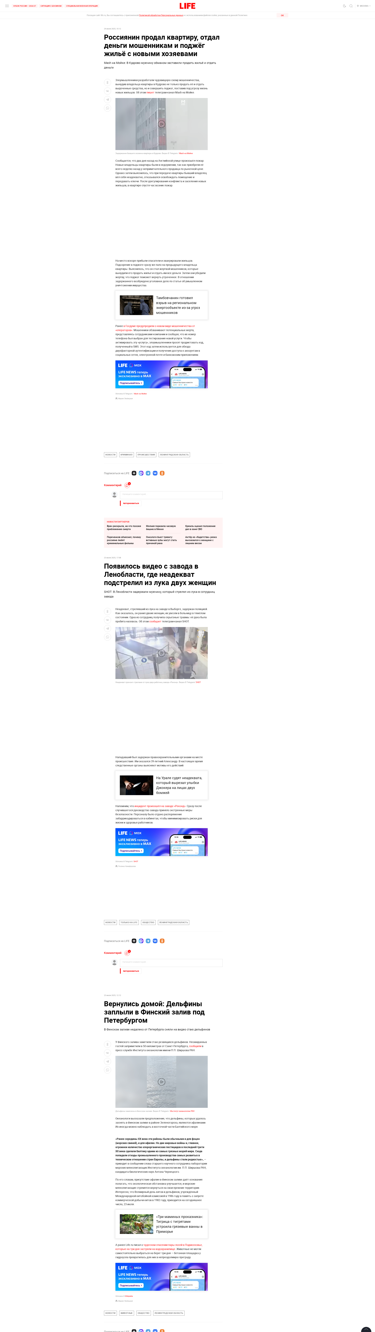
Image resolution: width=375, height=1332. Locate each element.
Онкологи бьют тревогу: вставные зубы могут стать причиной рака (161, 540)
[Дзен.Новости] (134, 473)
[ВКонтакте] (155, 473)
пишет (150, 92)
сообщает (155, 621)
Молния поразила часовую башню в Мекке (161, 527)
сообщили (195, 1046)
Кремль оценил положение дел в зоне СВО (200, 527)
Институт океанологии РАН (182, 1111)
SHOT (198, 682)
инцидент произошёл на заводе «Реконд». (160, 806)
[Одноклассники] (162, 473)
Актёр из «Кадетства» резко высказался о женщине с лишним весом (201, 540)
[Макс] (141, 473)
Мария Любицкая (125, 398)
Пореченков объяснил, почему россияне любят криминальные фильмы (124, 540)
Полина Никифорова (127, 866)
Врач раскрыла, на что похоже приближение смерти (124, 527)
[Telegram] (148, 473)
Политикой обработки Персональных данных (161, 15)
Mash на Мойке (186, 153)
